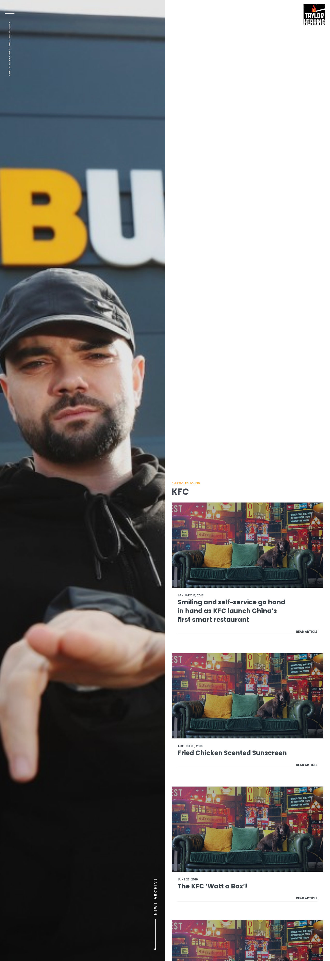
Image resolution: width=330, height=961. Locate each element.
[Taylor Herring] (314, 14)
